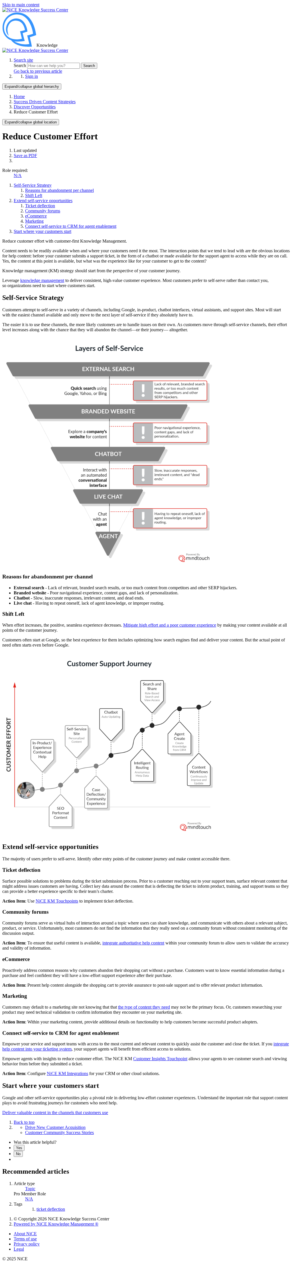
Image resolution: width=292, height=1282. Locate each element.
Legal (19, 1249)
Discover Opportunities (35, 106)
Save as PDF (25, 155)
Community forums (42, 210)
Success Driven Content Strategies (45, 101)
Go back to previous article (38, 71)
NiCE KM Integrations (67, 1073)
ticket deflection (50, 1209)
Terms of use (25, 1238)
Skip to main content (20, 4)
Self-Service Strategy (33, 185)
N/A (18, 175)
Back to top (24, 1122)
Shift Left (33, 195)
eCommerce (36, 216)
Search (20, 65)
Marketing (34, 221)
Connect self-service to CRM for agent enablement (70, 226)
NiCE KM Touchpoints (57, 901)
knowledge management (42, 280)
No (18, 1154)
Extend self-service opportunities (43, 200)
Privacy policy (27, 1244)
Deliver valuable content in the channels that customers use (55, 1112)
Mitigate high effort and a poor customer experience (169, 625)
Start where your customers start (42, 231)
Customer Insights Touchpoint (160, 1058)
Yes (19, 1148)
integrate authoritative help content (133, 942)
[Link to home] (35, 50)
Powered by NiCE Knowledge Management (56, 1224)
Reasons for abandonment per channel (59, 190)
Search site (23, 60)
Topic (30, 1188)
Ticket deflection (40, 205)
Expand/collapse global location (31, 122)
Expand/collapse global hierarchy (32, 86)
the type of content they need (144, 1007)
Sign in (31, 76)
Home (19, 96)
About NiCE (25, 1233)
